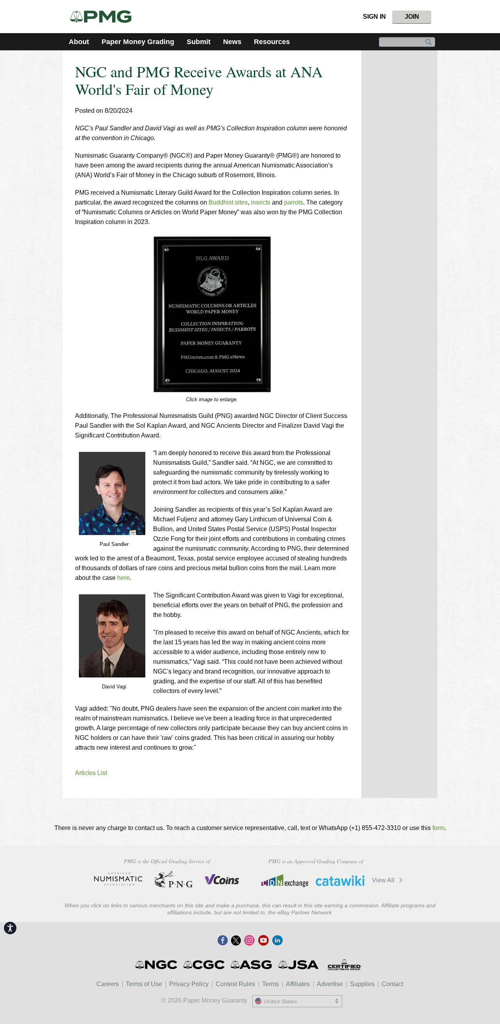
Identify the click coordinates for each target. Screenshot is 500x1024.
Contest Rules (235, 984)
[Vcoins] (222, 879)
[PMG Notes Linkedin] (277, 941)
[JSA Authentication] (298, 965)
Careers (107, 984)
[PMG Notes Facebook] (223, 941)
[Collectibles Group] (344, 965)
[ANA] (118, 879)
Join (412, 16)
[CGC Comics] (204, 965)
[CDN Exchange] (284, 880)
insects (260, 202)
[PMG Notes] (104, 16)
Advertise (330, 984)
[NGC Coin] (156, 965)
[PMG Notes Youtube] (263, 941)
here (123, 577)
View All (384, 880)
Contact (392, 984)
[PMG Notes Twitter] (236, 941)
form (438, 828)
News (232, 42)
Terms (270, 984)
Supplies (362, 984)
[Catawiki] (340, 880)
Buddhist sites (228, 202)
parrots (293, 202)
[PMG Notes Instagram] (249, 941)
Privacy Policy (189, 984)
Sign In (374, 16)
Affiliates (298, 984)
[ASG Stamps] (252, 965)
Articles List (91, 773)
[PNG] (173, 879)
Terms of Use (144, 984)
